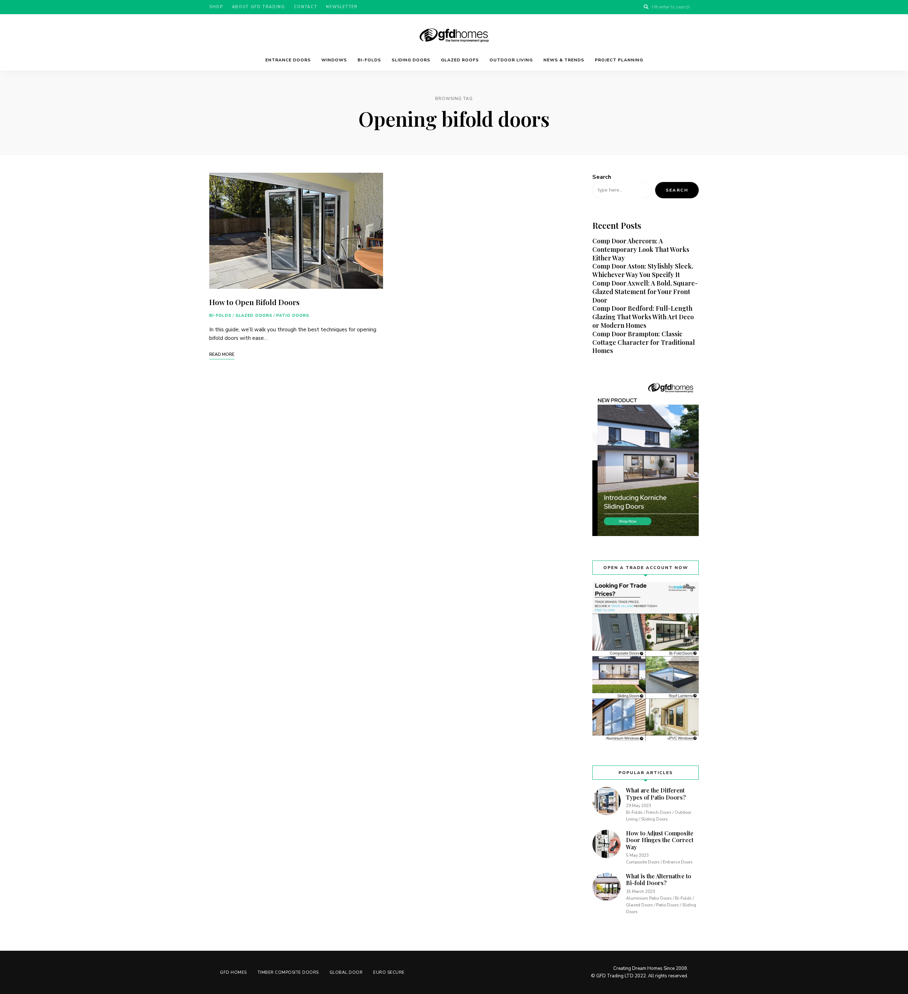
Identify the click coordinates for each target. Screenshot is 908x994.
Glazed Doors (254, 315)
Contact (305, 7)
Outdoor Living (511, 60)
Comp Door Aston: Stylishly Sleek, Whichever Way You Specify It (642, 270)
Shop (216, 7)
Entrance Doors (288, 60)
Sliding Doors (411, 60)
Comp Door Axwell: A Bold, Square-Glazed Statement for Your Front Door (645, 291)
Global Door (346, 972)
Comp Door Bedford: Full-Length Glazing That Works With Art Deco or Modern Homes (643, 317)
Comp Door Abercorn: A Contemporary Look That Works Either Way (640, 249)
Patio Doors (292, 315)
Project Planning (619, 60)
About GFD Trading (258, 7)
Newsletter (342, 7)
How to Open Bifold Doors (254, 302)
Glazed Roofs (460, 60)
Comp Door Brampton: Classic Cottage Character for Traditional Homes (643, 342)
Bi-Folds (369, 60)
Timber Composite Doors (288, 972)
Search (601, 177)
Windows (334, 60)
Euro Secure (389, 972)
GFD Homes (233, 972)
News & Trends (563, 60)
